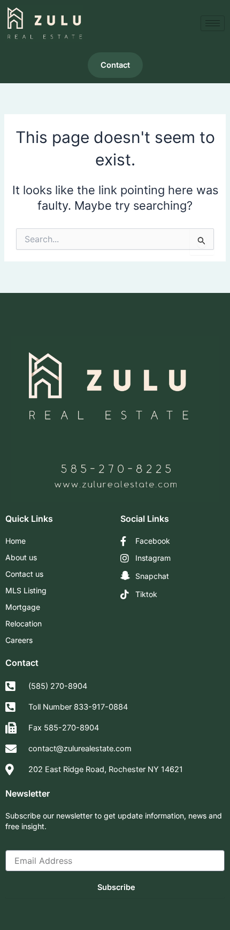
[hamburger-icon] (213, 23)
